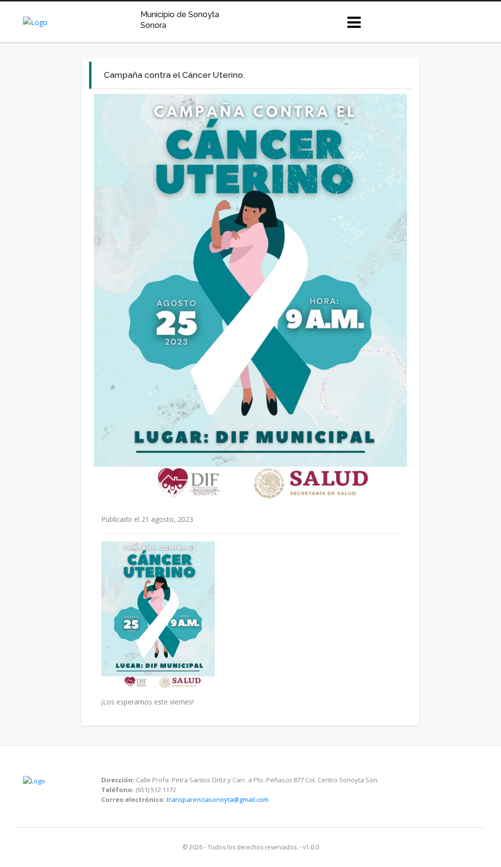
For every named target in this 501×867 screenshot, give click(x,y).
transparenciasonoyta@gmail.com (218, 799)
